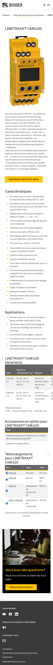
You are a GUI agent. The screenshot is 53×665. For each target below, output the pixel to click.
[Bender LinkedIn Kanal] (18, 614)
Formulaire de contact (21, 587)
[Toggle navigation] (48, 5)
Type (28, 467)
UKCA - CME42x (16, 500)
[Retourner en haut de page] (48, 660)
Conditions (7, 649)
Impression (7, 657)
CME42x (12, 486)
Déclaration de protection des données (19, 653)
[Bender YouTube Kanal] (5, 614)
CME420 (12, 473)
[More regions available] (44, 4)
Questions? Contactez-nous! (24, 179)
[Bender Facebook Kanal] (12, 614)
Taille (41, 467)
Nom (8, 467)
